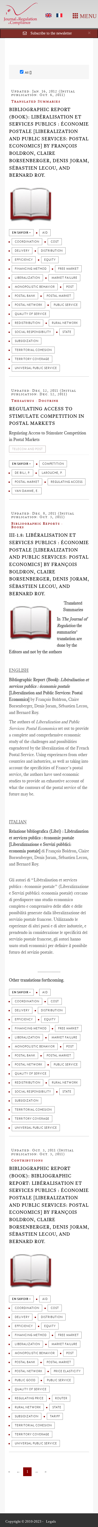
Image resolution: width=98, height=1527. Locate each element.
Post (70, 287)
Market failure (64, 278)
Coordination (27, 241)
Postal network (28, 305)
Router (61, 1398)
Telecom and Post (27, 449)
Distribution (52, 250)
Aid (45, 232)
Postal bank (25, 296)
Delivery (22, 250)
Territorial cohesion (33, 350)
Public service (66, 305)
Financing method (31, 269)
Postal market (59, 296)
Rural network (65, 323)
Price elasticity (67, 1371)
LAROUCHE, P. (52, 473)
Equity (50, 260)
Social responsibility (33, 332)
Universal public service (36, 368)
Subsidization (26, 341)
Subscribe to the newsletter (51, 33)
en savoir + (21, 232)
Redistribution (27, 323)
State (66, 332)
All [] (28, 72)
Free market (68, 269)
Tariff (55, 1416)
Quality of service (31, 314)
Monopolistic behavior (35, 287)
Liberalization (27, 278)
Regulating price (29, 1398)
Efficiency (24, 260)
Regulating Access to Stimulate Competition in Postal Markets (46, 416)
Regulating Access (66, 482)
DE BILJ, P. (22, 473)
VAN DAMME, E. (27, 491)
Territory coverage (32, 359)
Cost (55, 241)
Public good (25, 1380)
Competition (53, 464)
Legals (51, 1521)
